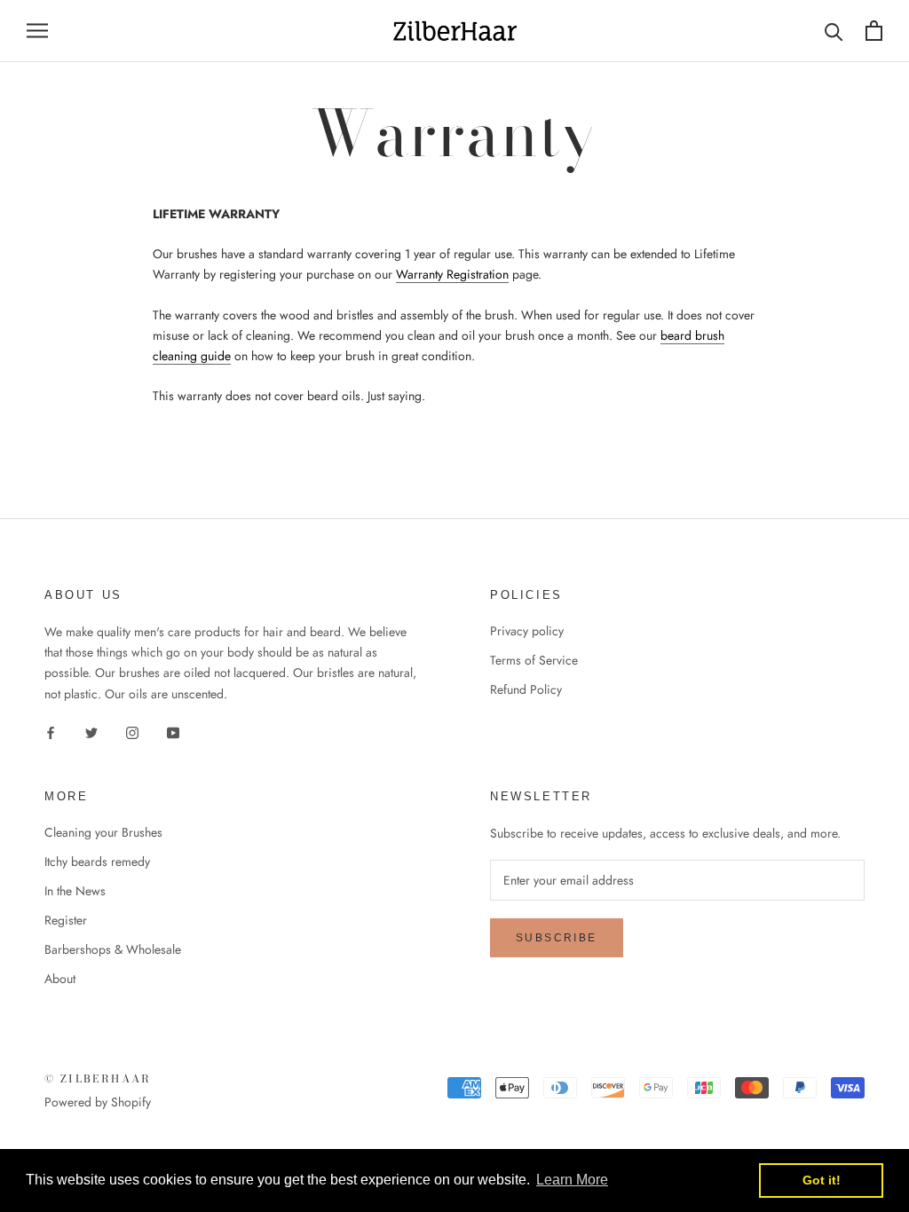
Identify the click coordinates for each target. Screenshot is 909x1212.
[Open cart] (874, 30)
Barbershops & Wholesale (112, 949)
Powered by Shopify (97, 1102)
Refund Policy (526, 689)
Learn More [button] (572, 1179)
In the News (75, 891)
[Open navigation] (37, 30)
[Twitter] (91, 732)
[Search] (834, 30)
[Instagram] (132, 732)
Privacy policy (527, 631)
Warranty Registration (452, 274)
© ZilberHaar (98, 1078)
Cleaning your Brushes (103, 832)
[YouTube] (173, 732)
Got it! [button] (821, 1180)
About (59, 979)
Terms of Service (534, 660)
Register (65, 920)
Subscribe (556, 938)
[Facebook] (50, 732)
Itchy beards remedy (97, 861)
